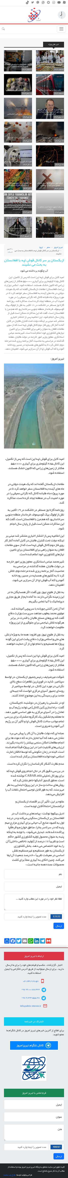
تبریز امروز (58, 247)
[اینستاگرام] (53, 3)
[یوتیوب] (59, 3)
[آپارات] (64, 3)
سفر (48, 247)
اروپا (41, 247)
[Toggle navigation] (61, 29)
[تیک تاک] (27, 3)
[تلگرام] (48, 3)
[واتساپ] (43, 3)
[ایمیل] (38, 3)
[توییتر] (32, 3)
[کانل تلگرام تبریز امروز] (34, 1045)
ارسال (59, 925)
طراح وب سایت (9, 1175)
